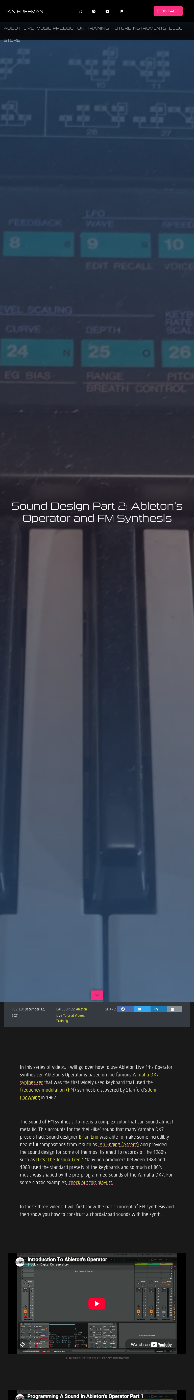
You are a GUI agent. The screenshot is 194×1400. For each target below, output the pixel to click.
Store (12, 40)
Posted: (18, 1009)
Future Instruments (139, 28)
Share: (110, 1009)
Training (98, 28)
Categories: (65, 1009)
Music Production (60, 28)
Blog (176, 28)
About (12, 28)
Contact (168, 11)
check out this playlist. (91, 1182)
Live (28, 28)
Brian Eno (88, 1136)
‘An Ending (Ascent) (118, 1144)
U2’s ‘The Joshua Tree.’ (60, 1159)
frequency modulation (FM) (48, 1089)
